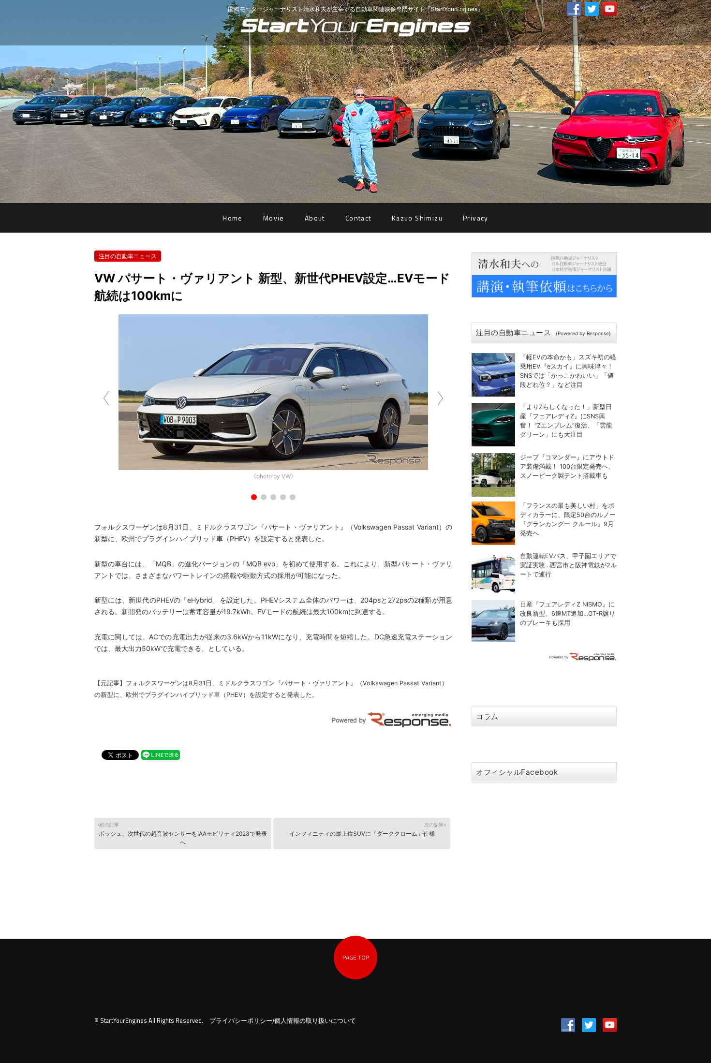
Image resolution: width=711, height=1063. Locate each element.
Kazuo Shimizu (417, 218)
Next (439, 398)
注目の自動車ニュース (128, 256)
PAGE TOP (355, 957)
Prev (107, 398)
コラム (487, 716)
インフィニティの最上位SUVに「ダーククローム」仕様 (367, 829)
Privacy (476, 218)
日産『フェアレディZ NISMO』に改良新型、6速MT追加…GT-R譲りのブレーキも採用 (567, 613)
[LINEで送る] (160, 754)
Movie (273, 218)
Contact (358, 218)
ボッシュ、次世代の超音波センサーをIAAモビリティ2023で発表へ (182, 834)
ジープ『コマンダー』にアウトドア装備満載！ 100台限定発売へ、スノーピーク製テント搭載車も (567, 466)
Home (232, 218)
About (315, 218)
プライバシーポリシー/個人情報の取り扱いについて (282, 1020)
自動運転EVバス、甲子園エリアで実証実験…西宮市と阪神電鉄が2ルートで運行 (568, 565)
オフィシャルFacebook (517, 772)
